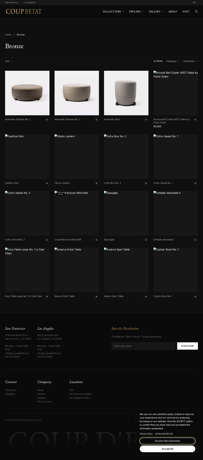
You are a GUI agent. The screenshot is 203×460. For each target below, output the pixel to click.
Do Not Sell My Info (164, 433)
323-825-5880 (44, 356)
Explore (135, 11)
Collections (112, 11)
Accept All (167, 448)
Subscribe (187, 346)
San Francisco (11, 2)
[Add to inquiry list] (47, 120)
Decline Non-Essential (167, 440)
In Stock (158, 61)
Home (8, 34)
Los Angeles (30, 2)
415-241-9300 (12, 356)
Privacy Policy (146, 433)
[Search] (196, 11)
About (173, 11)
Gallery (154, 11)
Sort (7, 61)
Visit (186, 11)
